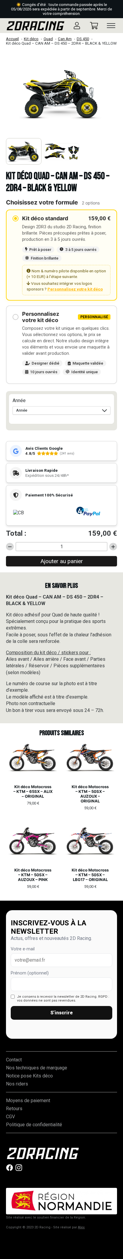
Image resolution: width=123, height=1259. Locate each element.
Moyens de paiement (28, 1100)
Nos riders (17, 1084)
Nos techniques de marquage (36, 1068)
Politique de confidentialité (34, 1124)
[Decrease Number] (10, 547)
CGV (10, 1116)
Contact (14, 1060)
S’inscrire (61, 1013)
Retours (14, 1108)
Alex (81, 1227)
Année (19, 400)
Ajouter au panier (61, 561)
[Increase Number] (113, 547)
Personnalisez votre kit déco (75, 289)
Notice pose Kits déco (29, 1076)
